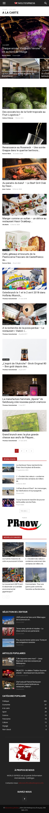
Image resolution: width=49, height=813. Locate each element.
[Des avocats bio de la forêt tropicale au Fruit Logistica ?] (24, 98)
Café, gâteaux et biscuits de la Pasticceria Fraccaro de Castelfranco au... (22, 257)
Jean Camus (6, 189)
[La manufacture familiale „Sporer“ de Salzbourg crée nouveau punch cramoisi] (24, 385)
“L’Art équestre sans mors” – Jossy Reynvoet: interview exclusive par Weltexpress (29, 661)
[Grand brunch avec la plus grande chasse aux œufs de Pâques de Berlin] (24, 421)
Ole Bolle (5, 224)
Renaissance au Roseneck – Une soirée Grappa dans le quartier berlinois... (23, 149)
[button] (4, 3)
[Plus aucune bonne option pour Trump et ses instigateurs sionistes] (8, 643)
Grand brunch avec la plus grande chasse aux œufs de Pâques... (20, 436)
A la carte (6, 45)
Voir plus (24, 511)
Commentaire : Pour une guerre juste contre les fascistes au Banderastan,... (35, 586)
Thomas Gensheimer (9, 298)
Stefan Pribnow (7, 118)
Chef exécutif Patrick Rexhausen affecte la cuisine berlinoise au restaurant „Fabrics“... (28, 684)
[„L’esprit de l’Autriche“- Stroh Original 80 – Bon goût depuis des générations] (24, 350)
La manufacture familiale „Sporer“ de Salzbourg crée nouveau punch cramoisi (24, 400)
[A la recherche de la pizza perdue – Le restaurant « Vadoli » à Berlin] (24, 314)
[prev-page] (3, 596)
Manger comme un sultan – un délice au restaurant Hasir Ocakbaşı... (24, 220)
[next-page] (31, 451)
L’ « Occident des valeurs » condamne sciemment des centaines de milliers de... (30, 478)
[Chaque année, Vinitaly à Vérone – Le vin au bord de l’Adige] (24, 37)
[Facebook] (24, 799)
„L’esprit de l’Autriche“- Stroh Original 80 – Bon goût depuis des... (24, 365)
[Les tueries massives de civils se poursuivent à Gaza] (13, 549)
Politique (6, 556)
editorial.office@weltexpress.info (31, 783)
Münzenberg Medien (12, 808)
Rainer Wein (6, 55)
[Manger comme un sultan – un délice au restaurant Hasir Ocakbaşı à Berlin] (24, 205)
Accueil (4, 9)
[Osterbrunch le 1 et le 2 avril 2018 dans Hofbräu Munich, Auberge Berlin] (24, 279)
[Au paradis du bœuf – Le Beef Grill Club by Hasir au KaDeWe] (24, 169)
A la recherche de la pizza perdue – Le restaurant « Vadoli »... (23, 329)
